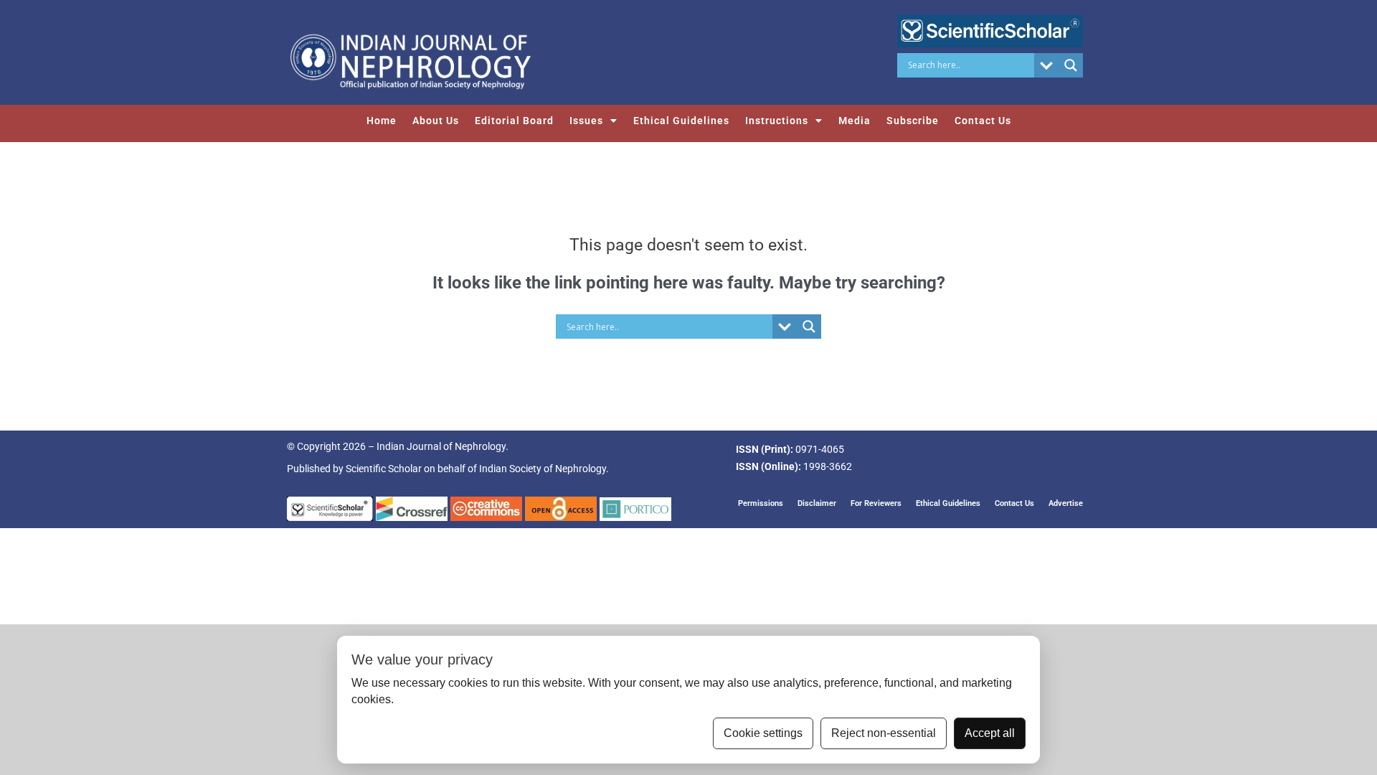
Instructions (776, 120)
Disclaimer (817, 503)
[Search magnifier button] (1071, 65)
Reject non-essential (883, 733)
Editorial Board (514, 120)
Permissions (760, 503)
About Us (435, 120)
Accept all (990, 733)
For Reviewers (876, 503)
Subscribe (912, 120)
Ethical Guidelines (681, 120)
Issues (586, 120)
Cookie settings (763, 733)
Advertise (1066, 503)
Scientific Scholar (384, 468)
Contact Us (983, 120)
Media (854, 120)
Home (381, 120)
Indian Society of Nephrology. (544, 468)
